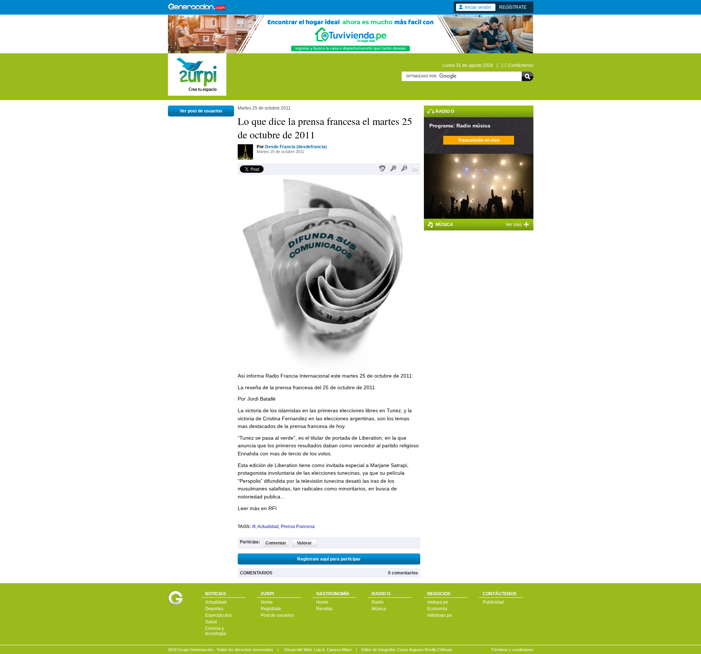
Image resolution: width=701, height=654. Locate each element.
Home (267, 602)
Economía (437, 608)
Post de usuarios (277, 615)
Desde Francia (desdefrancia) (296, 146)
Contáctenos (520, 65)
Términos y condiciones (512, 649)
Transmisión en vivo (478, 140)
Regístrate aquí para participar (329, 559)
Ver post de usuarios (201, 111)
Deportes (214, 608)
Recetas (324, 608)
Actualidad (268, 526)
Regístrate (271, 608)
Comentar (275, 543)
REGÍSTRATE (512, 7)
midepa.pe (437, 602)
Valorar (304, 543)
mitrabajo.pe (439, 615)
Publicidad (493, 602)
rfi (254, 526)
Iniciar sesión (478, 7)
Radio (378, 602)
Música (379, 608)
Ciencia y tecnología (215, 631)
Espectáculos (218, 615)
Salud (211, 621)
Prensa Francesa (298, 526)
